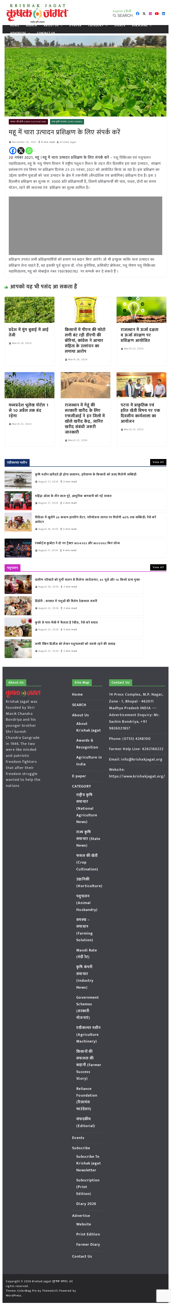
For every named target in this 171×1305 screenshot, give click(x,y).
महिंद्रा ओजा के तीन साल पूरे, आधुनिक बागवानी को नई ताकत (73, 496)
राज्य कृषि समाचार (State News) (67, 121)
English (118, 11)
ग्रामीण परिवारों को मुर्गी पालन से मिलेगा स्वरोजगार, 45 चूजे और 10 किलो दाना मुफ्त (87, 580)
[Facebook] (12, 150)
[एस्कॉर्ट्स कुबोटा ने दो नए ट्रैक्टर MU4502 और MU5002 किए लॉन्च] (18, 548)
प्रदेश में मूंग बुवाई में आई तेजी (29, 332)
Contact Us (46, 33)
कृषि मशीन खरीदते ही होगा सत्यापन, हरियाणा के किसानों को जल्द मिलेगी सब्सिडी (86, 474)
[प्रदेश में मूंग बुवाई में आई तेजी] (29, 300)
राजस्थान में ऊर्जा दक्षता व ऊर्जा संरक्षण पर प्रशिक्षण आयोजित (139, 335)
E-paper (75, 25)
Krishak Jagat (68, 142)
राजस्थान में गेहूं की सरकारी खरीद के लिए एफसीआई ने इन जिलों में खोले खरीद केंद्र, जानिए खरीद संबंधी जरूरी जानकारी (85, 419)
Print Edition (88, 1234)
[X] (21, 150)
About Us (51, 25)
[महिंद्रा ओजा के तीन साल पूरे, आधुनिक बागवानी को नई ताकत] (18, 500)
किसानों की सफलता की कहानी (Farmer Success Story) (88, 1065)
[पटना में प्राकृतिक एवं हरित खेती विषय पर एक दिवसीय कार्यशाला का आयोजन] (141, 375)
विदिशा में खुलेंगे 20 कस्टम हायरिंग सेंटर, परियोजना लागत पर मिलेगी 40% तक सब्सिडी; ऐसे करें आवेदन (95, 520)
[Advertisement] (85, 226)
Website (83, 1224)
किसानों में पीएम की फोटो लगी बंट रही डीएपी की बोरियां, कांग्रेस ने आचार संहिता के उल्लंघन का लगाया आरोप (85, 340)
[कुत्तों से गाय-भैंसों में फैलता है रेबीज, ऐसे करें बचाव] (18, 627)
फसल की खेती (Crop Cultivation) (28, 121)
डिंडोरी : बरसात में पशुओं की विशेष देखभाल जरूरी (66, 601)
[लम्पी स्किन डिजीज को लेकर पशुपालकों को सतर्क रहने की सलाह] (18, 648)
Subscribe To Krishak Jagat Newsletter (88, 1163)
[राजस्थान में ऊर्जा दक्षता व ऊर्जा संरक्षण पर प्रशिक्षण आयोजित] (141, 300)
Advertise (18, 33)
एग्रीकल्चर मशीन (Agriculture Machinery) (88, 1035)
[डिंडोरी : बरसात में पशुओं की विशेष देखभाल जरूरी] (18, 605)
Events (119, 25)
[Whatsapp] (29, 150)
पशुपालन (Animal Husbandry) (87, 903)
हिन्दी (128, 11)
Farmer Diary (88, 1245)
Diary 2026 (86, 1204)
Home (14, 25)
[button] (61, 25)
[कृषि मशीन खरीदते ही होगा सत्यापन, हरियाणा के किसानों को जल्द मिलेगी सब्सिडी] (18, 479)
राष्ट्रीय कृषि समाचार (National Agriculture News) (86, 808)
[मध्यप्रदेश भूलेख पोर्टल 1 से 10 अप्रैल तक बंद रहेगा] (29, 375)
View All (158, 462)
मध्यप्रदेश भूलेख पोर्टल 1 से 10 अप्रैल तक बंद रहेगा (28, 411)
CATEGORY (96, 25)
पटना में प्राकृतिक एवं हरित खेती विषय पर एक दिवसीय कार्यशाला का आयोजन (140, 413)
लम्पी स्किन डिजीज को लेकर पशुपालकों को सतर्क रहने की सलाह (75, 644)
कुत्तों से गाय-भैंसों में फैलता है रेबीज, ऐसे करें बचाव (66, 622)
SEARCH (31, 25)
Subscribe (140, 25)
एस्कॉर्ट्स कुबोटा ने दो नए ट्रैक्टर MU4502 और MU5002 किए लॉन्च (77, 543)
